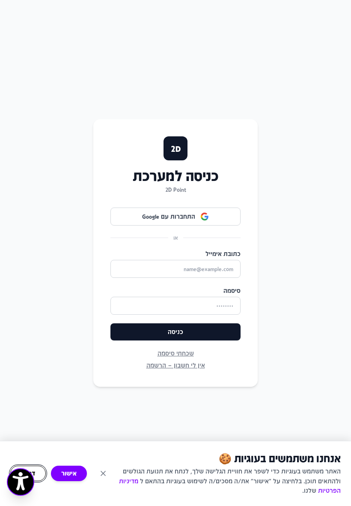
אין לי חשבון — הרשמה (175, 365)
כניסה (175, 331)
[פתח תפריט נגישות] (20, 482)
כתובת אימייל (223, 253)
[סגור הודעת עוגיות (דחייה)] (103, 473)
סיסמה (232, 290)
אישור (69, 473)
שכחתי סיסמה (176, 353)
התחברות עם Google (168, 216)
